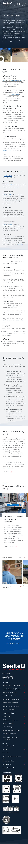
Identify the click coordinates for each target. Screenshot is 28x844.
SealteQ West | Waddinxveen (11, 699)
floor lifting (20, 244)
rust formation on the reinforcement (12, 80)
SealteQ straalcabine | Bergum (11, 689)
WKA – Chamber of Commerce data (11, 757)
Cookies (4, 749)
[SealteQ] (7, 4)
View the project (9, 546)
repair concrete (8, 175)
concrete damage (14, 94)
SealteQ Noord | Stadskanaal (11, 685)
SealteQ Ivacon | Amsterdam (11, 706)
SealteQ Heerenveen (8, 709)
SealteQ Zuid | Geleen (8, 713)
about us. (10, 468)
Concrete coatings (7, 194)
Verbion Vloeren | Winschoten (11, 730)
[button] (24, 511)
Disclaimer (5, 753)
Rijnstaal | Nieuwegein (9, 733)
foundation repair (7, 150)
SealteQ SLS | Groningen (9, 692)
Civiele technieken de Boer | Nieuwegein (10, 738)
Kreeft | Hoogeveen (8, 723)
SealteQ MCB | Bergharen (10, 702)
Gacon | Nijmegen (7, 727)
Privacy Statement (8, 746)
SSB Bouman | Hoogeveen (10, 720)
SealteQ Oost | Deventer (9, 696)
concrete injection (10, 184)
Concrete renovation (7, 224)
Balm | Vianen (6, 716)
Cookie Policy (6, 764)
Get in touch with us (12, 643)
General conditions (8, 761)
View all (21, 557)
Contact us (5, 472)
